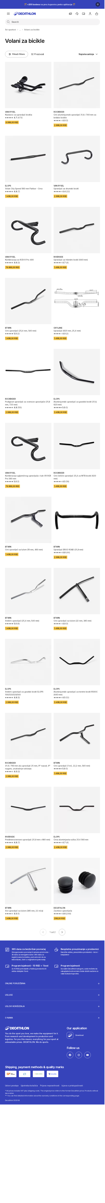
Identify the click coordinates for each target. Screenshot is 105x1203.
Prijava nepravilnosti (49, 1073)
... (20, 29)
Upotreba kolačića (29, 1073)
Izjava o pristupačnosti (72, 1073)
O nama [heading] (9, 1005)
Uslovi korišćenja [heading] (15, 994)
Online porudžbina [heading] (15, 971)
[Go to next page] (62, 932)
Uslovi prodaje (12, 1073)
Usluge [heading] (9, 982)
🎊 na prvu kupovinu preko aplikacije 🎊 (49, 4)
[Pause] (98, 4)
